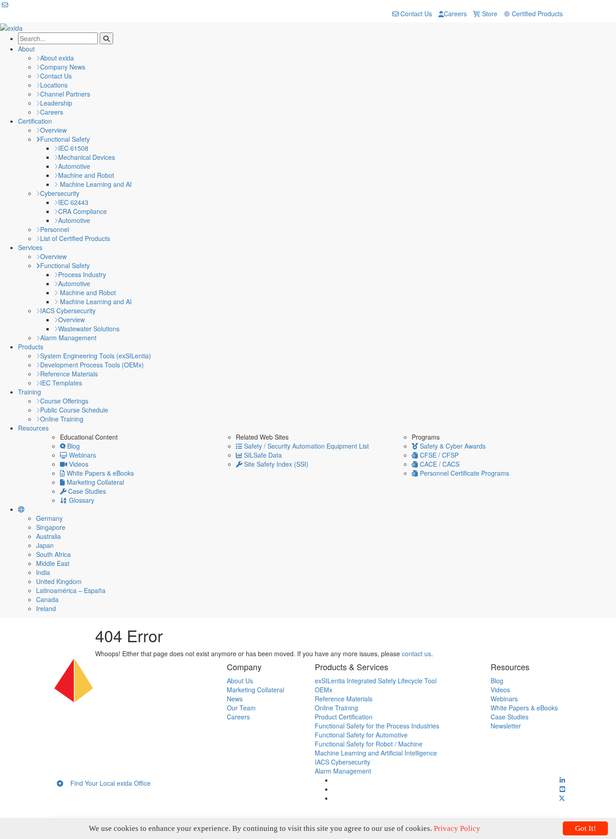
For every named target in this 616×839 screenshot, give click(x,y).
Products (30, 346)
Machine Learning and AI (95, 184)
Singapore (50, 527)
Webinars (81, 454)
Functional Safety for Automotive (361, 734)
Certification (35, 120)
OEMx (323, 689)
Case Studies (86, 491)
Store (488, 13)
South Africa (53, 554)
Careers (455, 13)
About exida (57, 57)
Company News (62, 66)
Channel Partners (65, 93)
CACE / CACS (439, 463)
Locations (54, 84)
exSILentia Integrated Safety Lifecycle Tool (376, 680)
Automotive (74, 166)
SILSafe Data (262, 454)
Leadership (56, 102)
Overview (53, 129)
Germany (49, 518)
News (235, 698)
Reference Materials (69, 373)
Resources (33, 427)
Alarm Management (68, 337)
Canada (47, 599)
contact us (416, 653)
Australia (48, 536)
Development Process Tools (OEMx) (92, 364)
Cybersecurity (59, 193)
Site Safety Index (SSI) (275, 463)
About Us (240, 680)
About (26, 48)
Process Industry (82, 274)
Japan (45, 545)
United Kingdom (59, 581)
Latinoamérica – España (71, 590)
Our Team (241, 707)
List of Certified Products (75, 238)
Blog (72, 445)
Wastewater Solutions (89, 328)
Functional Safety (65, 139)
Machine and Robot (86, 175)
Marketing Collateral (94, 482)
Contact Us (415, 13)
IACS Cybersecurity (68, 310)
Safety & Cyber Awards (452, 445)
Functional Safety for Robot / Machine (369, 743)
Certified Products (536, 13)
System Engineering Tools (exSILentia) (95, 355)
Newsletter (506, 725)
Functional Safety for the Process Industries (377, 725)
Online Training (61, 418)
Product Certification (343, 716)
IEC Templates (61, 382)
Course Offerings (64, 400)
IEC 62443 (73, 202)
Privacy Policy (457, 828)
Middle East (52, 563)
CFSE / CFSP (438, 454)
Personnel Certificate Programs (463, 472)
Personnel (54, 229)
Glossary (80, 500)
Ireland (46, 608)
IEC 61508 (73, 148)
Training (29, 391)
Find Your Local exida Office (107, 783)
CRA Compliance (82, 211)
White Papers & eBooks (99, 472)
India (43, 572)
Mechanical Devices (86, 157)
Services (30, 247)
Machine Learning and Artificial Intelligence (376, 752)
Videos (77, 463)
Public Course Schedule (74, 409)
